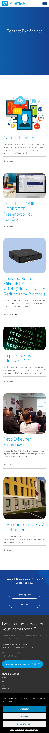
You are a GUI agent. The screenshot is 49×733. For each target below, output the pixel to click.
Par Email (24, 603)
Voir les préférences (24, 723)
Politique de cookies (17, 730)
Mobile (5, 681)
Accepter (24, 708)
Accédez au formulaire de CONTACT (22, 664)
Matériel (6, 688)
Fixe (4, 678)
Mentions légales (31, 730)
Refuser (24, 716)
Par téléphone (24, 594)
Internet (6, 685)
